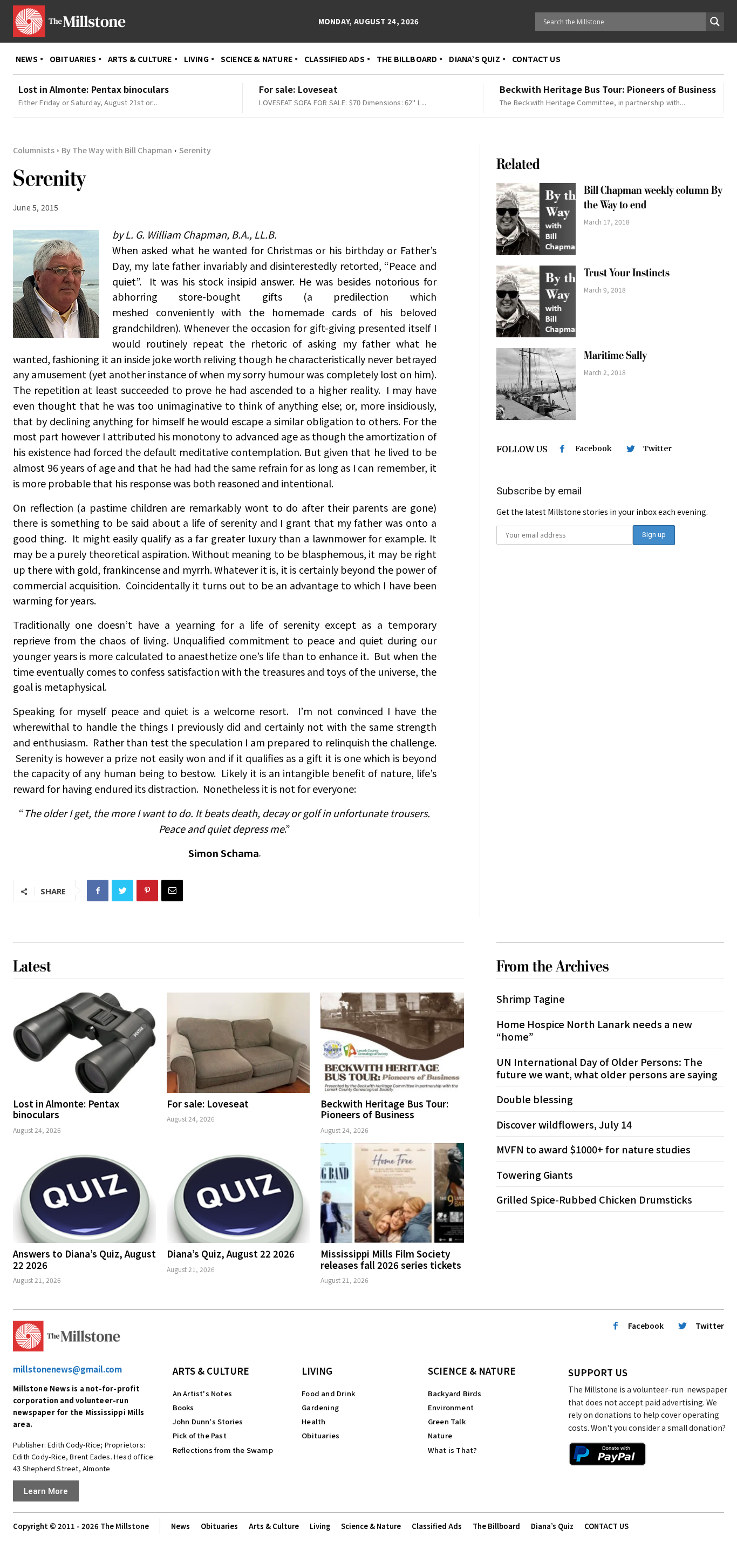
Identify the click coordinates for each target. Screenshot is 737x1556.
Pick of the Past (200, 1435)
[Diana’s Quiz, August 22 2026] (238, 1193)
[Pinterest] (147, 890)
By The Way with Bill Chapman (117, 150)
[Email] (172, 890)
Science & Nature (472, 1370)
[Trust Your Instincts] (536, 301)
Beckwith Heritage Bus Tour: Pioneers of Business (608, 89)
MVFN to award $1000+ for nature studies (593, 1149)
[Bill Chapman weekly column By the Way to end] (536, 219)
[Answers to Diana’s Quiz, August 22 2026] (84, 1193)
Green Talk (447, 1421)
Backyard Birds (455, 1393)
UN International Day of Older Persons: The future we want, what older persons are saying (607, 1068)
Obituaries (320, 1435)
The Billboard (496, 1526)
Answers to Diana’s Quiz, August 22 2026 (84, 1259)
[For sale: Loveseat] (238, 1043)
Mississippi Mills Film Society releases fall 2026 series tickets (390, 1259)
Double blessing (534, 1099)
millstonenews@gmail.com (67, 1369)
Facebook (593, 448)
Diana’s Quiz (552, 1526)
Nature (440, 1435)
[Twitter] (122, 890)
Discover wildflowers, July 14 (564, 1124)
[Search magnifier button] (715, 21)
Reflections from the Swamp (223, 1450)
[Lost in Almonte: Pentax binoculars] (84, 1043)
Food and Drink (328, 1393)
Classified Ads (437, 1526)
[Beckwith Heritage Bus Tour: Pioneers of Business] (391, 1043)
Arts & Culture (211, 1370)
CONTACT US (606, 1526)
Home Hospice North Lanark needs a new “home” (594, 1030)
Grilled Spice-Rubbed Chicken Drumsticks (594, 1199)
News (180, 1526)
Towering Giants (534, 1174)
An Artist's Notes (202, 1393)
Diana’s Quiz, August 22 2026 (231, 1253)
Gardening (320, 1407)
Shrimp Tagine (530, 998)
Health (313, 1421)
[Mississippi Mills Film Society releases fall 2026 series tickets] (391, 1193)
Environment (451, 1407)
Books (183, 1407)
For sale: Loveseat (298, 89)
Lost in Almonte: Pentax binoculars (93, 89)
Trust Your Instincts (627, 273)
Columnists (33, 150)
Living (317, 1370)
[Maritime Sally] (536, 384)
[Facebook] (97, 890)
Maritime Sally (615, 355)
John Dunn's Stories (208, 1421)
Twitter (657, 448)
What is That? (452, 1450)
